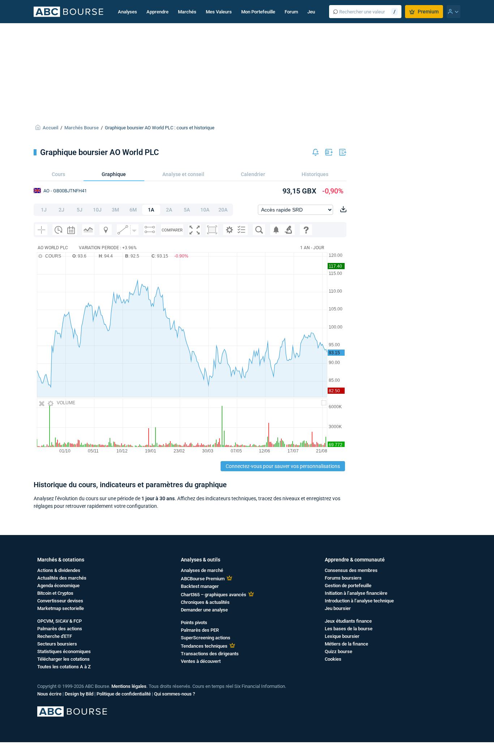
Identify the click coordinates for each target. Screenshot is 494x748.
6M (133, 210)
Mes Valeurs (219, 11)
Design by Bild (79, 694)
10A (204, 210)
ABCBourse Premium (203, 578)
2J (61, 210)
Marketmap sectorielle (60, 608)
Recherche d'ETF (54, 636)
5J (79, 210)
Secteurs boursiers (57, 644)
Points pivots (194, 622)
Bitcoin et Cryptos (55, 593)
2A (169, 210)
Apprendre (157, 11)
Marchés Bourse (81, 127)
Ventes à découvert (201, 661)
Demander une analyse (204, 610)
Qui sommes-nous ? (174, 694)
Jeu (311, 11)
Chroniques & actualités (205, 602)
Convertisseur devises (60, 600)
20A (222, 210)
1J (44, 210)
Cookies (333, 659)
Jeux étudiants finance (348, 621)
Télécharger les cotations (63, 659)
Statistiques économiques (64, 651)
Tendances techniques (204, 646)
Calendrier (253, 174)
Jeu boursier (338, 608)
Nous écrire (49, 694)
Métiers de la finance (346, 644)
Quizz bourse (338, 651)
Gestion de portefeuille (348, 585)
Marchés (187, 11)
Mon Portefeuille (258, 11)
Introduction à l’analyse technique (359, 600)
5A (187, 210)
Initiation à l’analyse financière (356, 593)
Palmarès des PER (200, 630)
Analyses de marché (202, 570)
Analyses (127, 11)
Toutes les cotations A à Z (64, 666)
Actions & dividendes (58, 570)
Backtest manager (200, 586)
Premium (428, 11)
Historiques (315, 174)
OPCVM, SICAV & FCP (59, 621)
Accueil (50, 127)
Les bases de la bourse (348, 628)
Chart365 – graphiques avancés (213, 594)
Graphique (114, 174)
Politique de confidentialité (124, 694)
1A (151, 210)
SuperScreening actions (205, 637)
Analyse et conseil (183, 174)
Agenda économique (58, 585)
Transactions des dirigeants (210, 653)
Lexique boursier (342, 636)
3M (115, 210)
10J (97, 210)
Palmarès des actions (59, 628)
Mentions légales (128, 686)
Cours (58, 174)
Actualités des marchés (61, 578)
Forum (291, 11)
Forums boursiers (343, 578)
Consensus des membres (351, 570)
